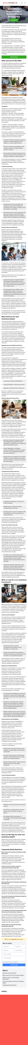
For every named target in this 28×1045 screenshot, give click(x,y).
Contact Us (14, 20)
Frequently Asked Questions (9, 985)
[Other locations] (21, 3)
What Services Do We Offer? (9, 973)
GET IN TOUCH (14, 57)
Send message (14, 965)
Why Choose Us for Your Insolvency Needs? (13, 975)
